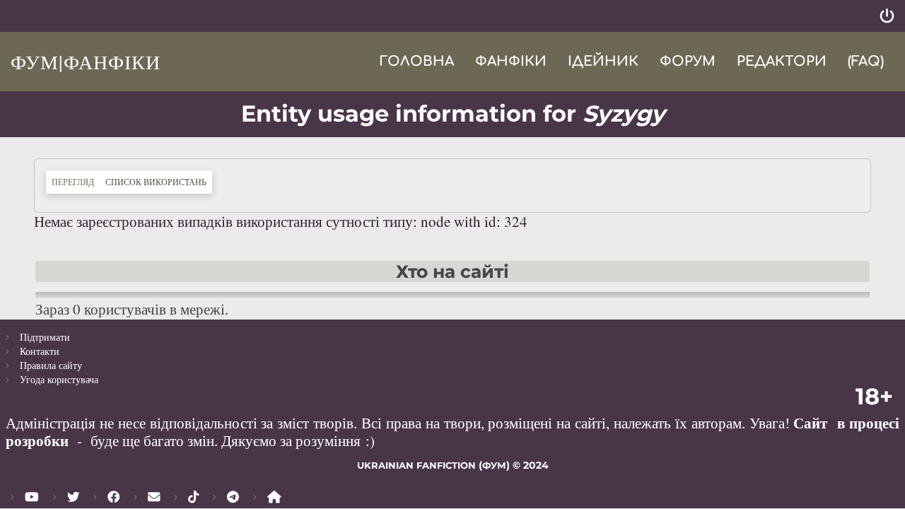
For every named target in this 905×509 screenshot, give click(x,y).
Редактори (782, 61)
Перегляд (73, 181)
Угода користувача (59, 379)
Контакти (39, 351)
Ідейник (603, 61)
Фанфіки (511, 61)
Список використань (158, 181)
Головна (416, 61)
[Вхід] (887, 16)
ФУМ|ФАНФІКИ (85, 61)
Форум (688, 61)
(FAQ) (866, 61)
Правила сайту (51, 365)
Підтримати (45, 337)
